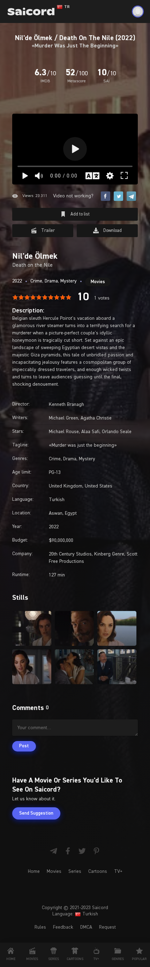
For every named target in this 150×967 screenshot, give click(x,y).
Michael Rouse (64, 431)
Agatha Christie (96, 418)
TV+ (118, 871)
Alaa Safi (90, 431)
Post (24, 746)
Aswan (55, 513)
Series (74, 871)
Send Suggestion (36, 813)
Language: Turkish (75, 914)
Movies (98, 282)
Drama (51, 281)
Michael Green (63, 418)
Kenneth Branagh (66, 404)
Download (112, 230)
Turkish (57, 499)
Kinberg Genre (109, 554)
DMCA (86, 927)
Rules (40, 927)
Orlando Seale (117, 431)
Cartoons (97, 871)
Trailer (47, 230)
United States (98, 486)
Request (107, 927)
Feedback (63, 927)
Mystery (68, 281)
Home (34, 871)
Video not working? (73, 196)
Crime (36, 281)
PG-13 (55, 472)
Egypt (71, 513)
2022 (17, 281)
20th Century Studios (70, 554)
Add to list (79, 214)
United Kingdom (65, 486)
